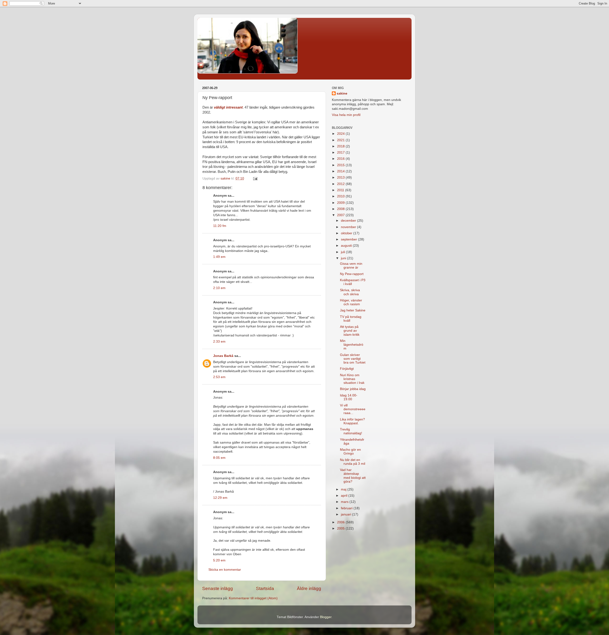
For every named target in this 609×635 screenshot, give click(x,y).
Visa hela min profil (346, 115)
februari (347, 508)
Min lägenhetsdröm (351, 344)
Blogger (325, 617)
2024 (341, 133)
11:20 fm (219, 226)
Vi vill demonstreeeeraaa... (352, 409)
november (349, 227)
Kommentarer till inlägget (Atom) (253, 598)
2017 (341, 152)
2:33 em (219, 341)
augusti (347, 245)
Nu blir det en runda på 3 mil (352, 461)
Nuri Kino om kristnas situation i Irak (352, 379)
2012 (341, 184)
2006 (341, 522)
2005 (341, 528)
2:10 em (219, 288)
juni (344, 258)
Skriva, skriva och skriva (350, 292)
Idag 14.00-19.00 (348, 397)
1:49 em (219, 257)
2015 (341, 165)
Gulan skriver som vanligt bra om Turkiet (352, 358)
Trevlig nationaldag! (351, 431)
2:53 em (219, 377)
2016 (341, 158)
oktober (347, 233)
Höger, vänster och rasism (351, 302)
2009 (341, 203)
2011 (341, 190)
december (349, 220)
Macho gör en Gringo (350, 451)
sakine (342, 93)
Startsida (265, 588)
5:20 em (219, 560)
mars (345, 502)
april (344, 495)
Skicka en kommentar (224, 569)
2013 (341, 177)
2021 (341, 140)
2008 (341, 209)
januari (346, 514)
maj (344, 489)
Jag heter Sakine (352, 310)
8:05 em (219, 458)
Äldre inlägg (309, 588)
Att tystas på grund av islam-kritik (349, 330)
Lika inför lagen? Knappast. (352, 421)
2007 (341, 215)
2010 (341, 196)
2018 (341, 146)
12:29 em (220, 498)
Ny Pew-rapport (351, 274)
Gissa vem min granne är (351, 265)
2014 (341, 171)
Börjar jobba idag (353, 389)
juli (343, 252)
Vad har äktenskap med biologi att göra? (353, 475)
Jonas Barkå (223, 356)
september (349, 239)
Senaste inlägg (217, 588)
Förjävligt (347, 368)
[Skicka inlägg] (254, 178)
